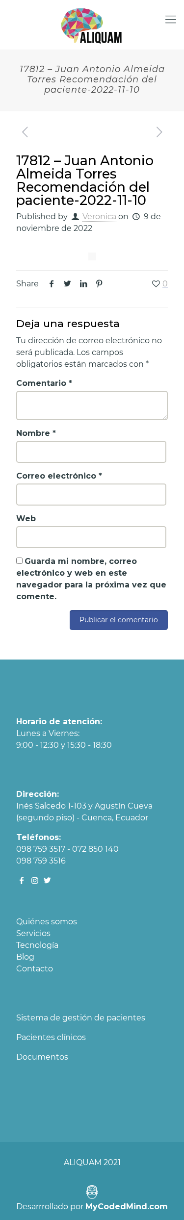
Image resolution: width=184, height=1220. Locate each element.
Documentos (42, 1057)
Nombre (36, 433)
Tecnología (37, 945)
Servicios (33, 933)
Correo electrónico (59, 476)
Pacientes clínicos (51, 1037)
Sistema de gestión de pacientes (80, 1017)
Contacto (34, 968)
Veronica (99, 216)
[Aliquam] (92, 24)
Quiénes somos (46, 921)
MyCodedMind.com (126, 1206)
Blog (25, 957)
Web (26, 518)
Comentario (44, 383)
